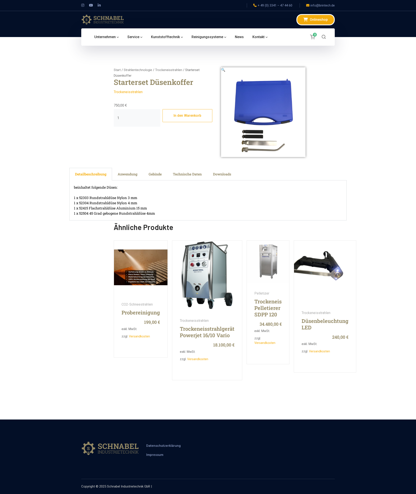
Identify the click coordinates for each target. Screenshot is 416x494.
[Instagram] (82, 5)
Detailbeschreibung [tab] (90, 174)
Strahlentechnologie (138, 70)
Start (117, 70)
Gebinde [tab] (155, 174)
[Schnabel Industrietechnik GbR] (103, 19)
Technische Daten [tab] (187, 174)
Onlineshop (319, 20)
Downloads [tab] (222, 174)
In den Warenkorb (187, 115)
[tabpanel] (208, 200)
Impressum (154, 455)
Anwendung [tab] (127, 174)
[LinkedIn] (99, 5)
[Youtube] (91, 5)
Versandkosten (139, 336)
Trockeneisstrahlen (168, 70)
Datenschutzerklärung (163, 446)
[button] (223, 70)
